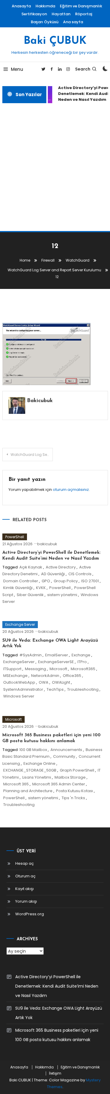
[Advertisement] (55, 167)
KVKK (41, 588)
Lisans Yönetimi (36, 777)
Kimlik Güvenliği (18, 588)
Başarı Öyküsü (44, 22)
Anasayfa (21, 6)
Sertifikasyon (34, 14)
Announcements (66, 749)
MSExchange (15, 675)
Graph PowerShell (77, 770)
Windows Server (18, 696)
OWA (43, 682)
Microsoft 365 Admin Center (58, 784)
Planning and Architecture (28, 791)
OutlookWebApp (19, 682)
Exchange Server (20, 624)
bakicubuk (40, 401)
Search (82, 69)
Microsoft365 (83, 669)
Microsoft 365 (16, 784)
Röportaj (83, 14)
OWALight (61, 682)
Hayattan (61, 14)
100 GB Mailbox (33, 749)
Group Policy (66, 581)
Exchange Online (39, 763)
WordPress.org (29, 914)
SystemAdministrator (23, 689)
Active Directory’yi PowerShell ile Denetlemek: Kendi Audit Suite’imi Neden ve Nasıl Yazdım (56, 986)
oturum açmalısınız (71, 489)
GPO (46, 581)
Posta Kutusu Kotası (74, 791)
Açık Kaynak (30, 567)
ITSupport (12, 669)
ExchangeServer (19, 662)
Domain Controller (20, 581)
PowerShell (14, 536)
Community (64, 756)
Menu (17, 69)
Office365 (72, 675)
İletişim (55, 1073)
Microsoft (58, 669)
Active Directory (61, 567)
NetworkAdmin (45, 675)
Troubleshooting (83, 689)
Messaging (35, 669)
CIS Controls (80, 574)
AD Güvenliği (53, 574)
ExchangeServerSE (56, 662)
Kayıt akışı (24, 888)
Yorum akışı (26, 901)
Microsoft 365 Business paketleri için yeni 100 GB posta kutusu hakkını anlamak (56, 1035)
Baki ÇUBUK (55, 41)
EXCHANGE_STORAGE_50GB (29, 770)
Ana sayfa (73, 22)
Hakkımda (45, 6)
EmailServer (56, 655)
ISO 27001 (90, 581)
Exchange (81, 655)
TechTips (55, 689)
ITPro (82, 662)
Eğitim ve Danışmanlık (81, 6)
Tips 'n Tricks (73, 798)
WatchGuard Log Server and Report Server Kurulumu (32, 454)
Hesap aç (24, 863)
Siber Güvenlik (30, 595)
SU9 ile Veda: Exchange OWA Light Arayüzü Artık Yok (58, 1013)
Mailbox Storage (70, 777)
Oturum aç (25, 876)
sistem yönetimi (62, 595)
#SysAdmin (30, 655)
